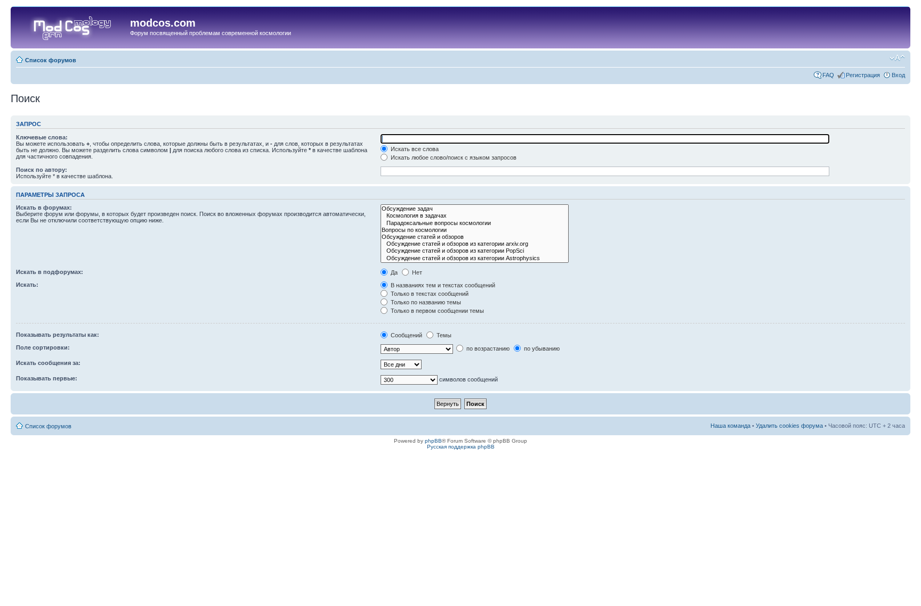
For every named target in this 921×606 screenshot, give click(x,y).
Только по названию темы (425, 302)
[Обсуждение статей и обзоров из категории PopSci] (475, 250)
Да (393, 272)
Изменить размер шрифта (897, 58)
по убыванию (541, 348)
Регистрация (863, 75)
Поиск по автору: (41, 170)
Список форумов (50, 60)
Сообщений (405, 335)
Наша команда (730, 425)
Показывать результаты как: (57, 334)
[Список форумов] (71, 26)
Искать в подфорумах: (49, 272)
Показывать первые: (46, 378)
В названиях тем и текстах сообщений (442, 285)
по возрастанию (487, 348)
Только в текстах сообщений (428, 293)
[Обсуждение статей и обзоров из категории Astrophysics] (475, 258)
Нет (416, 272)
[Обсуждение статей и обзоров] (475, 237)
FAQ (828, 75)
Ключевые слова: (42, 137)
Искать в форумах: (44, 207)
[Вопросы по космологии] (475, 230)
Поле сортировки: (43, 347)
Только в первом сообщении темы (436, 311)
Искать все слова (414, 149)
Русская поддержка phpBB (461, 447)
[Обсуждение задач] (475, 208)
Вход (898, 75)
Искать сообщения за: (48, 363)
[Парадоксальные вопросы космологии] (475, 223)
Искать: (27, 284)
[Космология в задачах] (475, 215)
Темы (443, 335)
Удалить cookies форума (789, 425)
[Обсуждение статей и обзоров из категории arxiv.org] (475, 243)
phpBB (433, 441)
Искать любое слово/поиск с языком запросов (452, 157)
